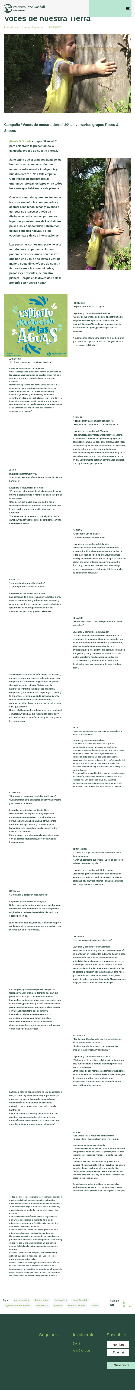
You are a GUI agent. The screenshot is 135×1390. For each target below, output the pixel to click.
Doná (76, 1343)
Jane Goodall (80, 1300)
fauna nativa (41, 1300)
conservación (21, 1300)
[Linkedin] (43, 1362)
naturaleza (42, 1305)
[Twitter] (43, 1354)
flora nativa (61, 1300)
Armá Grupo (81, 1350)
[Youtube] (53, 1354)
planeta (58, 1305)
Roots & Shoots (20, 141)
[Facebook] (43, 1345)
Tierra (95, 1305)
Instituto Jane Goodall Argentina (23, 27)
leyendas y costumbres (17, 1305)
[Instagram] (53, 1345)
